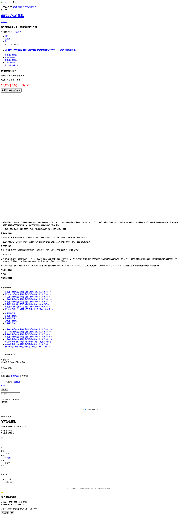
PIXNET (74, 488)
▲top (3, 385)
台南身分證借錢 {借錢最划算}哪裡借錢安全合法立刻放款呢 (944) (28, 299)
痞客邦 (13, 376)
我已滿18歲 (5, 513)
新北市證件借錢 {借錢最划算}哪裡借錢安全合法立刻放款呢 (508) (28, 294)
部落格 (7, 39)
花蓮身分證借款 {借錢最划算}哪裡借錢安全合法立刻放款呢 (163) (40, 50)
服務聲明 (109, 488)
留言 (17, 376)
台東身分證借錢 (11, 55)
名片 (6, 41)
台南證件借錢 (10, 57)
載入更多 (4, 389)
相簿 (6, 36)
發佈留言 (4, 402)
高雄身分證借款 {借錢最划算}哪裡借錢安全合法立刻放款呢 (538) (28, 307)
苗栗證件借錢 (10, 62)
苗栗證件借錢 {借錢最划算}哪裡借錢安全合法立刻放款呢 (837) (28, 304)
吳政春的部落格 (12, 16)
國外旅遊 (17, 382)
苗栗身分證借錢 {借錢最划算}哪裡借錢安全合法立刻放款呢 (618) (28, 297)
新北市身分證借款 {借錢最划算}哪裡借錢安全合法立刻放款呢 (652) (29, 309)
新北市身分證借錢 (11, 65)
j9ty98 (3, 364)
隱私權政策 (101, 488)
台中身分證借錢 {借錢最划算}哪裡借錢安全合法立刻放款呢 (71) (28, 302)
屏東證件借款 (10, 323)
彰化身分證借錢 (11, 60)
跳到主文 (4, 22)
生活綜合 (18, 32)
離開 (12, 513)
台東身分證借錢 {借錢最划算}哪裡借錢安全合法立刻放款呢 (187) (28, 292)
